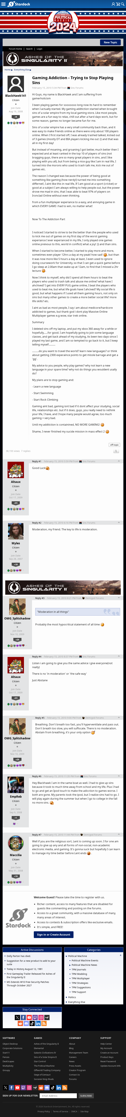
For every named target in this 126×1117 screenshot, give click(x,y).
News (71, 1061)
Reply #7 (36, 834)
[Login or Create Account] (113, 4)
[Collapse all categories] (121, 955)
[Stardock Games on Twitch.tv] (35, 1017)
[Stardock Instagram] (41, 1017)
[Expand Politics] (66, 997)
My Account (106, 1048)
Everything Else (21, 69)
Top (119, 461)
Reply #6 (36, 776)
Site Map (84, 1111)
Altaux (16, 482)
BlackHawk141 (15, 96)
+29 (17, 639)
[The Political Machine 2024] (63, 21)
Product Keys (106, 1057)
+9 (16, 116)
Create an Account (109, 1052)
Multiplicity (8, 1065)
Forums (73, 1079)
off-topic (114, 444)
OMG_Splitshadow (17, 618)
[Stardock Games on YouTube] (29, 1017)
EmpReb (16, 796)
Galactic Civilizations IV (45, 1052)
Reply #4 (36, 656)
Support (105, 1038)
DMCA (74, 1111)
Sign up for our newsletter (20, 1095)
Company (75, 1038)
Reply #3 (39, 598)
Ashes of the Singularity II (46, 1043)
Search (29, 48)
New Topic (110, 42)
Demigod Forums (94, 598)
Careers (72, 1057)
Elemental (39, 1048)
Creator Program (77, 1070)
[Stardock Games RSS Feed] (44, 1023)
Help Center (106, 1043)
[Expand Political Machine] (66, 956)
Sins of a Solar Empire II (45, 1057)
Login (39, 48)
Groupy (6, 1070)
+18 (16, 564)
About (72, 1043)
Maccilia (16, 855)
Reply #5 (39, 717)
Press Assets (75, 1065)
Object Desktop (10, 1043)
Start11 (6, 1052)
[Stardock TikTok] (32, 1023)
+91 (16, 502)
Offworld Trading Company (47, 1070)
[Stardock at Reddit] (20, 1023)
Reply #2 (36, 522)
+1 (16, 817)
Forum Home (15, 48)
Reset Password (108, 1061)
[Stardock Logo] (18, 4)
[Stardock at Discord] (26, 1023)
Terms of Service (60, 1111)
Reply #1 (36, 461)
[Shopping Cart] (118, 4)
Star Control (40, 1061)
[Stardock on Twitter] (17, 1017)
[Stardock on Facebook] (23, 1017)
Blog (71, 1048)
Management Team (78, 1052)
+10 (16, 876)
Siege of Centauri (42, 1074)
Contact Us (74, 1074)
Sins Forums (77, 87)
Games (38, 1038)
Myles (16, 543)
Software (9, 1038)
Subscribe (86, 1095)
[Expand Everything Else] (66, 1002)
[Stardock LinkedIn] (38, 1023)
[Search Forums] (122, 4)
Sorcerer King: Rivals (44, 1079)
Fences (6, 1057)
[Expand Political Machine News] (70, 965)
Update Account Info (110, 1065)
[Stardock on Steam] (47, 1017)
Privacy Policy (44, 1111)
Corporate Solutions (12, 1048)
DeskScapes (8, 1061)
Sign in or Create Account (53, 934)
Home (7, 69)
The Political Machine (44, 1065)
